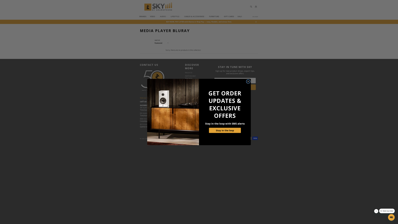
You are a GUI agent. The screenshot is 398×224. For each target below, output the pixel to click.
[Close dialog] (248, 81)
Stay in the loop (225, 130)
